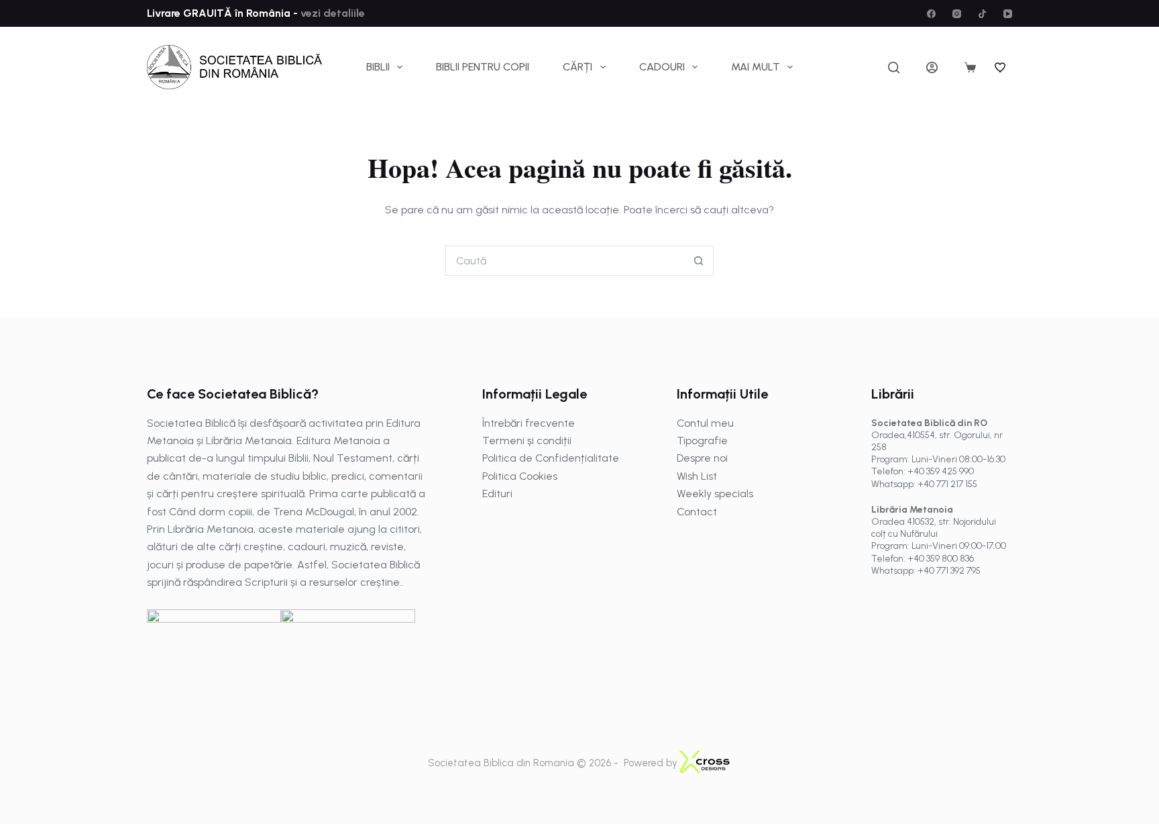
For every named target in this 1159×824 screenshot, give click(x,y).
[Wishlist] (1000, 67)
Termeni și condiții (526, 440)
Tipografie (702, 440)
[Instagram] (956, 13)
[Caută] (893, 67)
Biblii (378, 66)
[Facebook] (931, 13)
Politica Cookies (519, 476)
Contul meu (705, 423)
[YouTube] (1007, 13)
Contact (697, 511)
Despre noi (702, 458)
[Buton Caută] (698, 261)
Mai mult (755, 66)
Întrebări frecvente (528, 423)
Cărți (577, 66)
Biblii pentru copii (482, 66)
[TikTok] (982, 13)
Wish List (697, 476)
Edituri (497, 493)
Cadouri (662, 66)
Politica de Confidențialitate (550, 458)
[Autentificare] (932, 67)
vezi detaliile (331, 13)
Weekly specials (715, 493)
